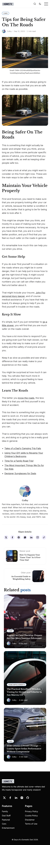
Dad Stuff (6, 815)
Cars (4, 824)
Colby (9, 31)
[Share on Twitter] (6, 537)
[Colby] (4, 31)
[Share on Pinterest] (19, 537)
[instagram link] (21, 797)
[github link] (27, 797)
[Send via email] (37, 537)
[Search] (34, 4)
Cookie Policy (31, 815)
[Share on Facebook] (12, 537)
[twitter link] (4, 797)
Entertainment (8, 828)
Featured (6, 819)
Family (5, 811)
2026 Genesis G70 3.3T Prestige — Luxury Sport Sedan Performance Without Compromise (24, 748)
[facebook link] (10, 797)
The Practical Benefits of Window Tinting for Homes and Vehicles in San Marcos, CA (24, 692)
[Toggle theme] (40, 4)
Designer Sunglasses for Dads (20, 473)
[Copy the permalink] (44, 537)
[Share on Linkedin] (31, 537)
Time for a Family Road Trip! (18, 461)
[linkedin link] (16, 797)
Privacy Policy (31, 811)
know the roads (26, 398)
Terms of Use (31, 824)
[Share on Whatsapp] (25, 537)
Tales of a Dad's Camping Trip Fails (22, 448)
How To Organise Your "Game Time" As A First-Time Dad (30, 557)
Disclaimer (30, 819)
